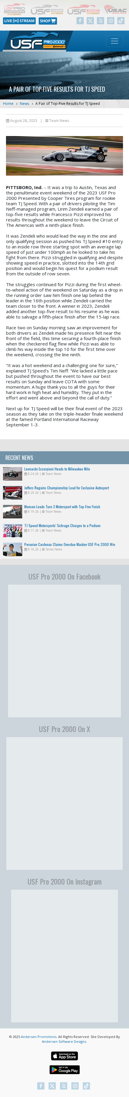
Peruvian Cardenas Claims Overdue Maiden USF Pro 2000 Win (69, 544)
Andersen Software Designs (64, 1041)
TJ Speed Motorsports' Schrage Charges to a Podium (62, 525)
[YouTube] (100, 20)
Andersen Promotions (38, 1036)
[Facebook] (80, 20)
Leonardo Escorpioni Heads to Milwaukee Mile (57, 468)
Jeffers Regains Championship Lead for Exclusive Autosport (66, 487)
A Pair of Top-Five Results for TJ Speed (67, 103)
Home (8, 103)
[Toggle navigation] (114, 41)
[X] (90, 20)
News (24, 103)
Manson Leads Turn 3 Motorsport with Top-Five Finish (62, 506)
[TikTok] (120, 20)
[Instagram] (110, 20)
